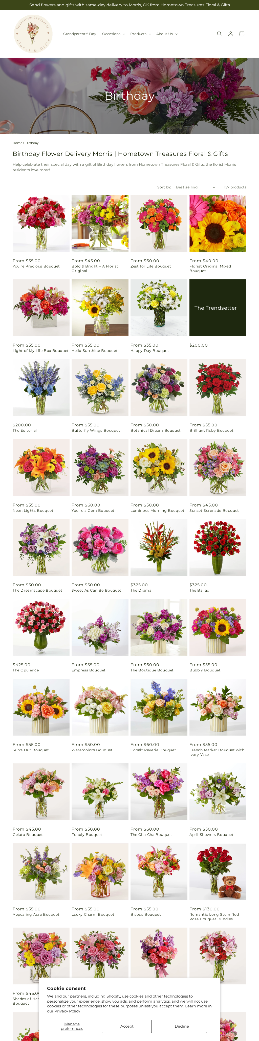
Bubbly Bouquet (205, 670)
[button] (113, 34)
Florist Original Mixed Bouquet (210, 268)
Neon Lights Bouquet (33, 510)
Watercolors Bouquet (92, 750)
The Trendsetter (216, 308)
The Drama (141, 590)
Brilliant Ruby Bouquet (211, 430)
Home (17, 143)
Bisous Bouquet (146, 914)
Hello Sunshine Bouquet (95, 350)
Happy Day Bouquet (150, 350)
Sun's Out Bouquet (31, 750)
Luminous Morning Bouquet (157, 510)
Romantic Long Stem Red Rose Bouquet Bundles (214, 916)
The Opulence (26, 670)
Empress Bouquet (89, 670)
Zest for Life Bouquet (151, 266)
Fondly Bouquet (87, 834)
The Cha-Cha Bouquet (151, 834)
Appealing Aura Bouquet (36, 914)
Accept (127, 1026)
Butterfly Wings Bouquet (96, 430)
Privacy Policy (67, 1011)
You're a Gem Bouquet (93, 510)
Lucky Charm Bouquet (93, 914)
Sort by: (164, 187)
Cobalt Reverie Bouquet (153, 750)
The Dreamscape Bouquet (37, 590)
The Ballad (199, 590)
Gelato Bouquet (28, 834)
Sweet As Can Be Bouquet (96, 590)
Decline (182, 1026)
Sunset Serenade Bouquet (214, 510)
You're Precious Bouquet (36, 266)
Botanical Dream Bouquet (156, 430)
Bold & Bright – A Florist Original (95, 268)
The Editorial (25, 430)
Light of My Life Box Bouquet (41, 350)
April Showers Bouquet (211, 834)
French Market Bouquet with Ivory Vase (217, 752)
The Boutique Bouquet (152, 670)
